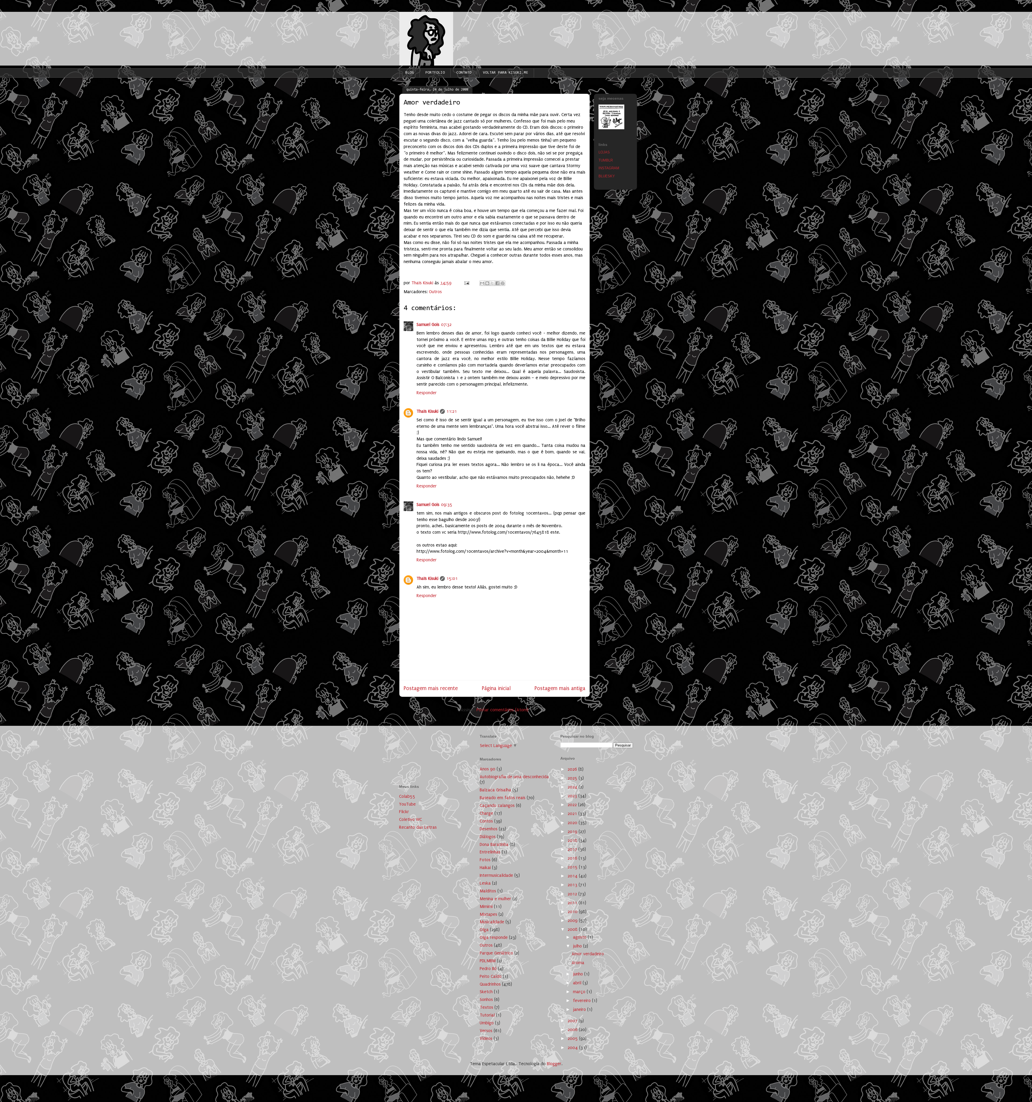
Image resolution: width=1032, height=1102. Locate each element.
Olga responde (494, 937)
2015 (573, 867)
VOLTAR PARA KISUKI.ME (505, 73)
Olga (484, 929)
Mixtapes (488, 914)
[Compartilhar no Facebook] (497, 283)
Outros (435, 291)
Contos (486, 821)
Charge (486, 813)
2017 (573, 849)
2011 (573, 902)
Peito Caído (490, 976)
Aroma (578, 962)
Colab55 (407, 796)
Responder (427, 392)
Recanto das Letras (418, 827)
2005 (573, 1038)
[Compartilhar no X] (492, 283)
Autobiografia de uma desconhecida (514, 776)
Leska (485, 883)
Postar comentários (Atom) (502, 709)
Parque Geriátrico (496, 953)
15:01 (452, 578)
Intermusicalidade (496, 875)
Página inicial (496, 688)
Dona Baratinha (494, 844)
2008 (573, 929)
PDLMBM (488, 960)
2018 (573, 840)
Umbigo (487, 1022)
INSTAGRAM (609, 168)
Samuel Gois (428, 324)
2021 (573, 813)
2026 (573, 769)
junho (578, 974)
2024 (573, 786)
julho (578, 946)
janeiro (580, 1009)
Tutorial (487, 1015)
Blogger (554, 1063)
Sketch (486, 991)
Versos (486, 1030)
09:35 (446, 504)
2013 (573, 884)
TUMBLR (606, 160)
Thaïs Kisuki (427, 411)
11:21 (451, 411)
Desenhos (488, 828)
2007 (573, 1020)
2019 (573, 831)
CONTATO (463, 73)
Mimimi (486, 906)
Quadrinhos (490, 984)
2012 (573, 893)
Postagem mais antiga (560, 688)
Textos (486, 1007)
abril (578, 982)
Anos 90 (487, 768)
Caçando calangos (497, 805)
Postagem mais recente (431, 688)
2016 (573, 858)
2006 (573, 1029)
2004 (573, 1047)
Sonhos (486, 999)
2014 (573, 875)
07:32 (446, 324)
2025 (573, 778)
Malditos (488, 890)
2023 (573, 795)
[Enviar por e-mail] (482, 283)
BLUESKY (607, 176)
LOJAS (604, 152)
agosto (580, 937)
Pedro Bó (488, 968)
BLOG (409, 73)
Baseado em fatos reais (502, 797)
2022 (573, 804)
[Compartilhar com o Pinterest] (502, 283)
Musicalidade (492, 921)
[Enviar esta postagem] (466, 282)
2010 (573, 911)
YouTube (407, 804)
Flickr (404, 811)
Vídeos (486, 1038)
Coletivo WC (410, 819)
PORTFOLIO (435, 73)
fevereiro (582, 1000)
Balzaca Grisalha (495, 789)
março (580, 991)
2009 (573, 920)
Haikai (485, 867)
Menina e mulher (495, 898)
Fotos (485, 859)
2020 (573, 822)
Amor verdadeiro (588, 953)
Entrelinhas (490, 852)
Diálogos (488, 836)
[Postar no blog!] (487, 283)
